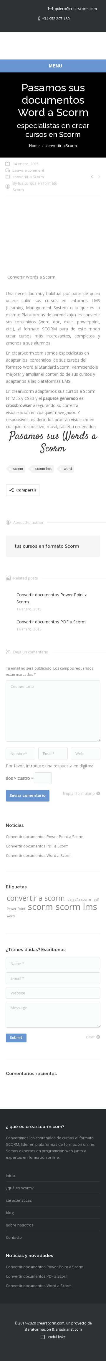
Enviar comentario (27, 795)
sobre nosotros (20, 1225)
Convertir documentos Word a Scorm (39, 855)
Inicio (10, 1175)
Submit (16, 1038)
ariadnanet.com (68, 1329)
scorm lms (43, 469)
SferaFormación (38, 1329)
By (35, 186)
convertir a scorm (36, 898)
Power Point (16, 909)
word (68, 469)
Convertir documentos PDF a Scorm (51, 622)
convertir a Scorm (61, 145)
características (19, 1200)
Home (34, 145)
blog (10, 1212)
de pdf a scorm (79, 900)
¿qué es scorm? (20, 1188)
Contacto (14, 1237)
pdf (96, 900)
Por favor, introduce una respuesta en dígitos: (49, 766)
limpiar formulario (79, 793)
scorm (18, 469)
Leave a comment (28, 170)
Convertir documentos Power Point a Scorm (51, 598)
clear (90, 1036)
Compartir (26, 490)
